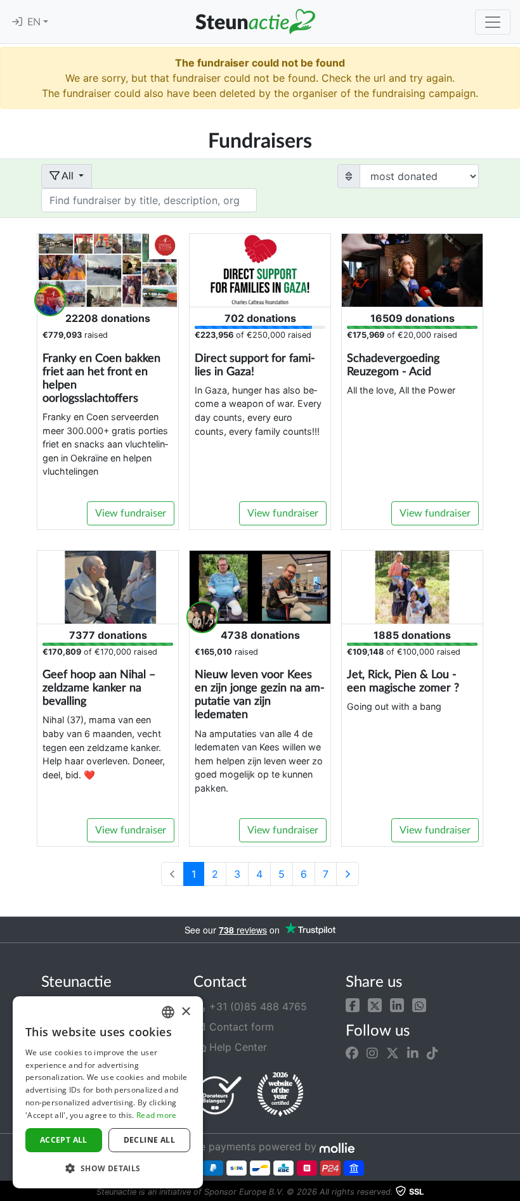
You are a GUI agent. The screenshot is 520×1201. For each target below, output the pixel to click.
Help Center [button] (236, 1047)
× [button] (185, 1012)
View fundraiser (130, 513)
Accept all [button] (64, 1139)
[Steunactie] (255, 21)
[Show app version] (511, 1192)
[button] (353, 1004)
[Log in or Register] (17, 22)
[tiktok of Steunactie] (432, 1053)
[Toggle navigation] (492, 22)
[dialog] (108, 1092)
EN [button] (35, 22)
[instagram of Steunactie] (372, 1053)
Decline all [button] (149, 1139)
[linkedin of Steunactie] (413, 1053)
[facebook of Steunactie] (352, 1053)
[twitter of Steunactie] (392, 1053)
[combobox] (168, 1012)
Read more (156, 1115)
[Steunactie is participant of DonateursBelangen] (218, 1094)
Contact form (240, 1026)
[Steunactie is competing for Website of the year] (280, 1094)
